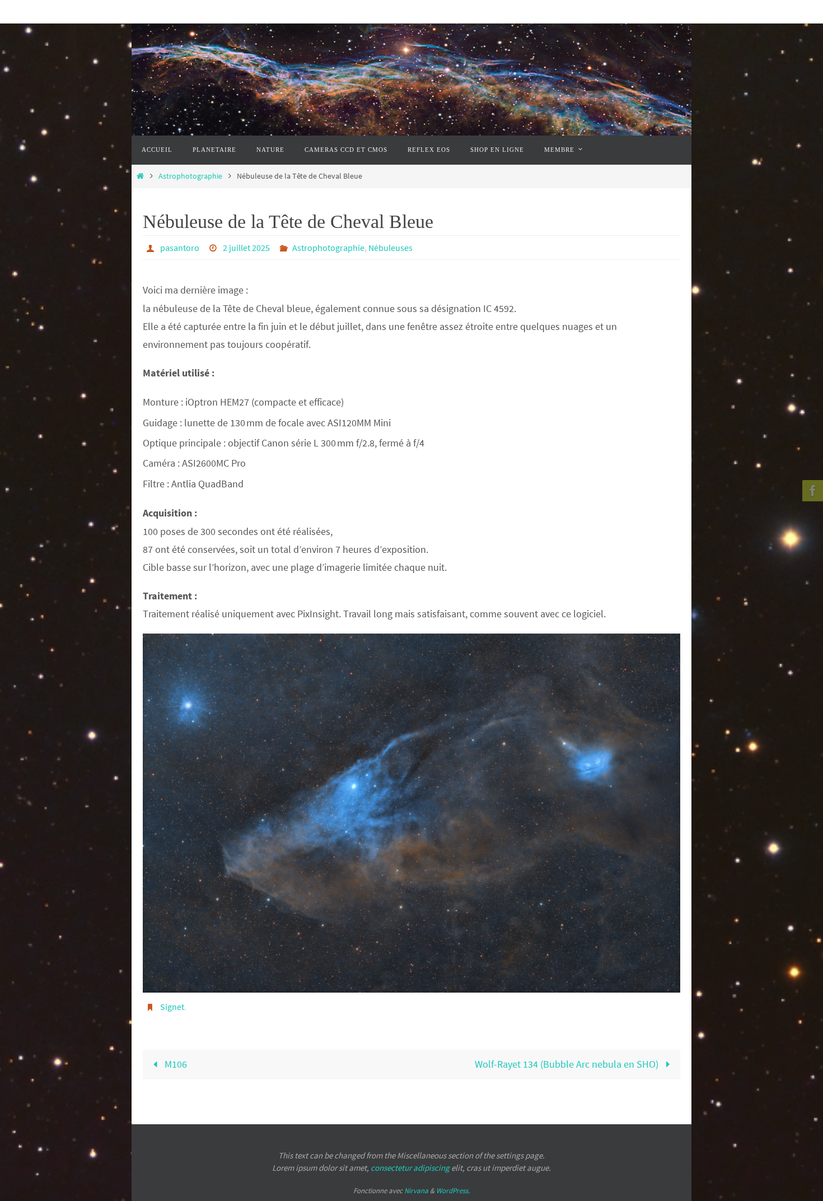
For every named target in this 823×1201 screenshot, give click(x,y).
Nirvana (416, 1190)
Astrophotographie (190, 176)
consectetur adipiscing (410, 1167)
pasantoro (179, 247)
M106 (174, 1064)
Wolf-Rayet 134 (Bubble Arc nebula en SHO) (568, 1064)
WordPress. (453, 1190)
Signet (172, 1006)
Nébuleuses (390, 247)
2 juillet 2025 (246, 247)
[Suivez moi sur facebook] (811, 490)
